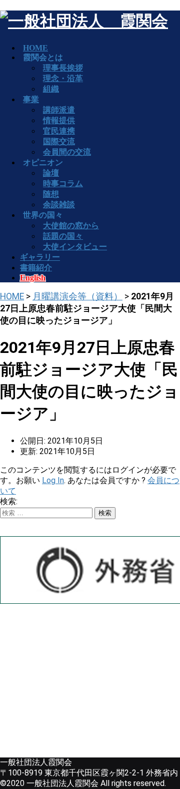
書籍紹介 (36, 267)
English (33, 277)
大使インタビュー (75, 246)
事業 (31, 99)
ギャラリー (40, 257)
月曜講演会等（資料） (77, 296)
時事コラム (63, 183)
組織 (51, 89)
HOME (12, 296)
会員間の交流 (67, 152)
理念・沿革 (63, 78)
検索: (9, 501)
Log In (53, 480)
